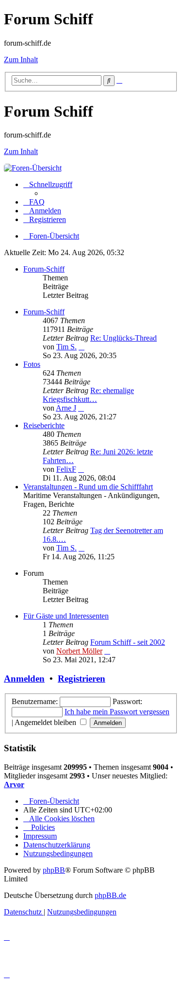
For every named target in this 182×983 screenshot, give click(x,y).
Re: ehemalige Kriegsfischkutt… (88, 394)
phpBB (54, 870)
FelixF (66, 469)
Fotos (31, 364)
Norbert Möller (79, 651)
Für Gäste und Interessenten (66, 616)
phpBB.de (110, 895)
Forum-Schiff (44, 269)
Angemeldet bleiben (46, 722)
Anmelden (24, 678)
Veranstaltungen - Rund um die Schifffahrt (88, 487)
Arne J (66, 408)
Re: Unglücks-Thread (123, 338)
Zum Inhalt (21, 59)
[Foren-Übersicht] (33, 168)
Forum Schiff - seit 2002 (127, 642)
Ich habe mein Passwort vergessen (117, 711)
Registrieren (81, 678)
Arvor (14, 784)
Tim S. (66, 347)
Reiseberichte (44, 425)
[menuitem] (34, 202)
